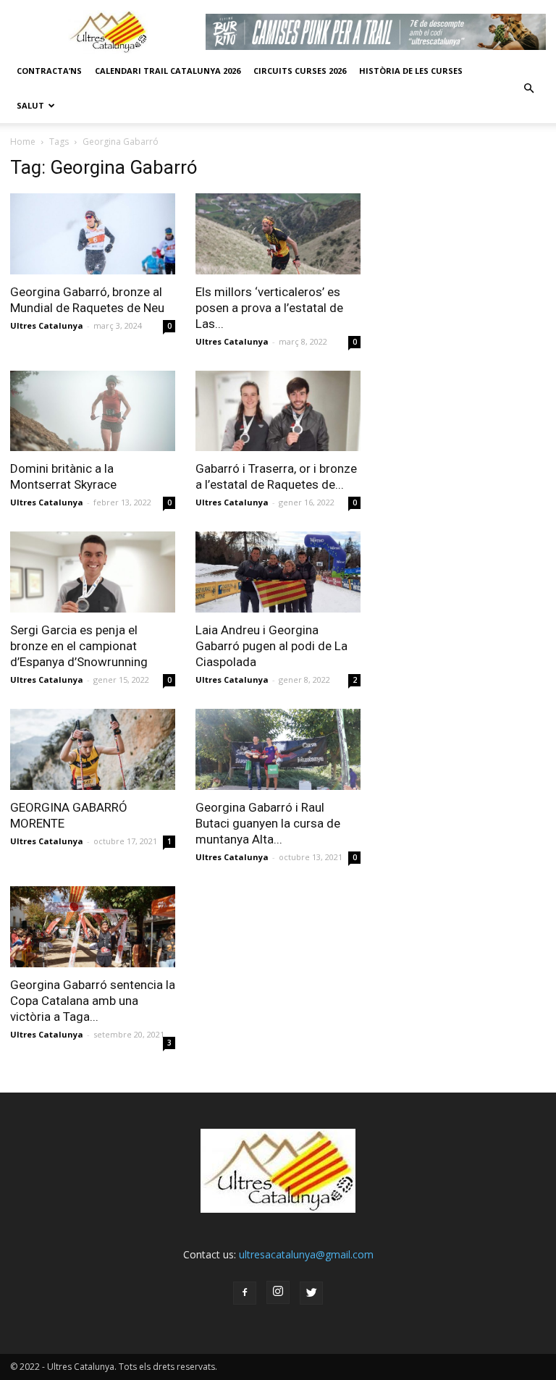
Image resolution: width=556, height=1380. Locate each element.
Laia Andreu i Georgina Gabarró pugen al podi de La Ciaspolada (271, 646)
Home (22, 141)
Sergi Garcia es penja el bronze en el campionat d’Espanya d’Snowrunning (79, 646)
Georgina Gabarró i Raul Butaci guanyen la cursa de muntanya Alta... (267, 823)
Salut (30, 105)
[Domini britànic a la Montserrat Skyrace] (92, 411)
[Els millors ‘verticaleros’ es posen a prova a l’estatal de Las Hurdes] (278, 233)
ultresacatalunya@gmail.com (306, 1254)
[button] (528, 88)
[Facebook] (244, 1293)
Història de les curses (411, 70)
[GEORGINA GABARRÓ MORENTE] (92, 749)
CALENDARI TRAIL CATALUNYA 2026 (167, 70)
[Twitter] (311, 1293)
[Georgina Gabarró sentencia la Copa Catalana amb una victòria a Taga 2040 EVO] (92, 926)
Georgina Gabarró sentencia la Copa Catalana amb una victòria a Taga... (92, 1000)
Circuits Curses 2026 (299, 70)
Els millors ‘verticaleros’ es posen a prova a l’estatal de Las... (269, 308)
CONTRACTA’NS (49, 70)
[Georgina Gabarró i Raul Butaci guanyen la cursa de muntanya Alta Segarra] (278, 749)
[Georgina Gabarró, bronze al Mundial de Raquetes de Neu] (92, 233)
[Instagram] (278, 1292)
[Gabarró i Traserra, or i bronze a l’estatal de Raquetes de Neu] (278, 411)
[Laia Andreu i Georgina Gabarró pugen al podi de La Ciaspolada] (278, 572)
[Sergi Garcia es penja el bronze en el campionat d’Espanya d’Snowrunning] (92, 572)
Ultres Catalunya (46, 325)
